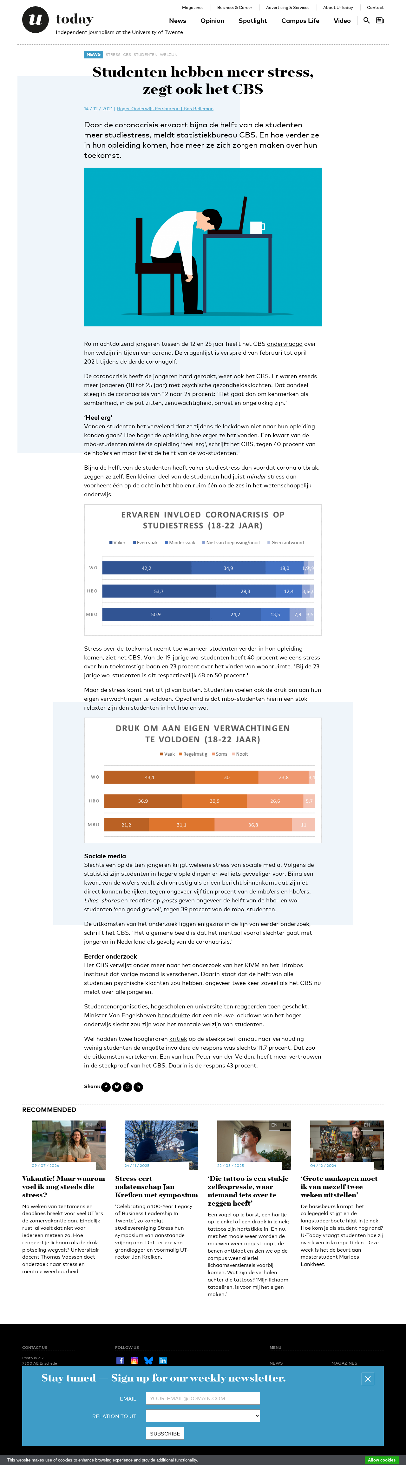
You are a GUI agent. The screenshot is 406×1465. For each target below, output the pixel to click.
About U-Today (338, 7)
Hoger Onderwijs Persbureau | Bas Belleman (165, 108)
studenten (145, 54)
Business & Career (234, 7)
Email (128, 1399)
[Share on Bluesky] (116, 1087)
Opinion (212, 20)
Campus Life (300, 20)
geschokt (294, 1006)
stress (113, 54)
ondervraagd (285, 343)
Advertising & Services (287, 7)
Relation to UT (114, 1416)
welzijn (168, 54)
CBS (127, 54)
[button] (368, 1379)
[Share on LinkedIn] (138, 1087)
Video (342, 20)
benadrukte (174, 1015)
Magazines (192, 7)
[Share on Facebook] (106, 1087)
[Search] (380, 20)
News (177, 20)
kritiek (178, 1038)
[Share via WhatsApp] (127, 1087)
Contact (375, 7)
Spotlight (253, 20)
